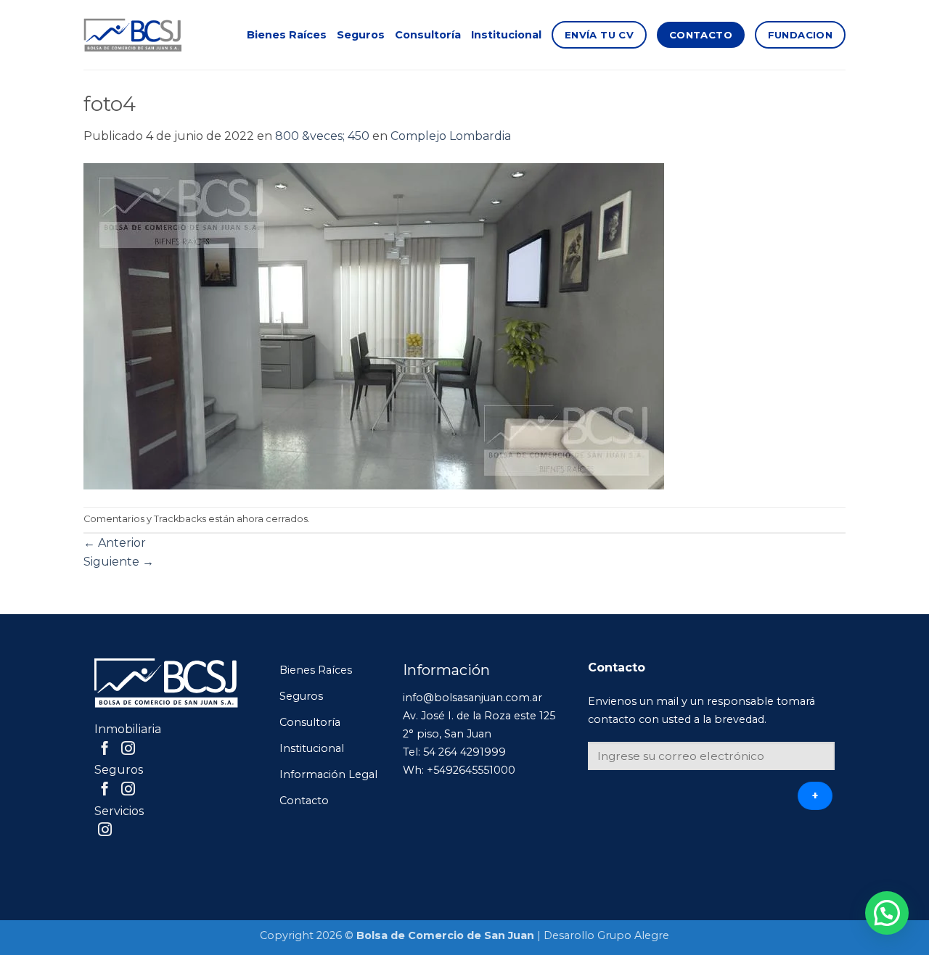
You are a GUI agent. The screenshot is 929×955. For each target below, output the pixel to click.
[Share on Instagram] (128, 749)
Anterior (114, 543)
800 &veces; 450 (322, 136)
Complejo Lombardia (450, 136)
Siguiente (118, 562)
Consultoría (428, 34)
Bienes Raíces (287, 34)
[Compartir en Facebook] (105, 749)
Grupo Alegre (633, 935)
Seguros (361, 34)
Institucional (506, 34)
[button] (887, 913)
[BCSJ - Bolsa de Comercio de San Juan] (132, 35)
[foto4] (373, 325)
